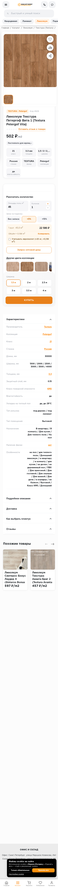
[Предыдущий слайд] (46, 544)
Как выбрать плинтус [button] (18, 518)
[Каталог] (5, 4)
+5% (29, 219)
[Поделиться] (50, 56)
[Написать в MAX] (52, 4)
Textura (48, 327)
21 (51, 342)
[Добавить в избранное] (50, 39)
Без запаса (13, 219)
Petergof (47, 334)
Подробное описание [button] (18, 498)
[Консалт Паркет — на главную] (25, 4)
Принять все (43, 870)
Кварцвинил (10, 21)
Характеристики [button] (15, 319)
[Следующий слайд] (52, 544)
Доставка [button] (11, 508)
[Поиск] (8, 13)
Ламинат (27, 21)
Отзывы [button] (11, 529)
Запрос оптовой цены (29, 250)
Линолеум (42, 21)
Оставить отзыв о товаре (31, 129)
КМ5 (49, 389)
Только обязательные (20, 870)
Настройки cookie (16, 874)
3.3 (50, 374)
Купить (29, 300)
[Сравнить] (50, 47)
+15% (44, 219)
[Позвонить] (44, 4)
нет (50, 445)
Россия (48, 349)
